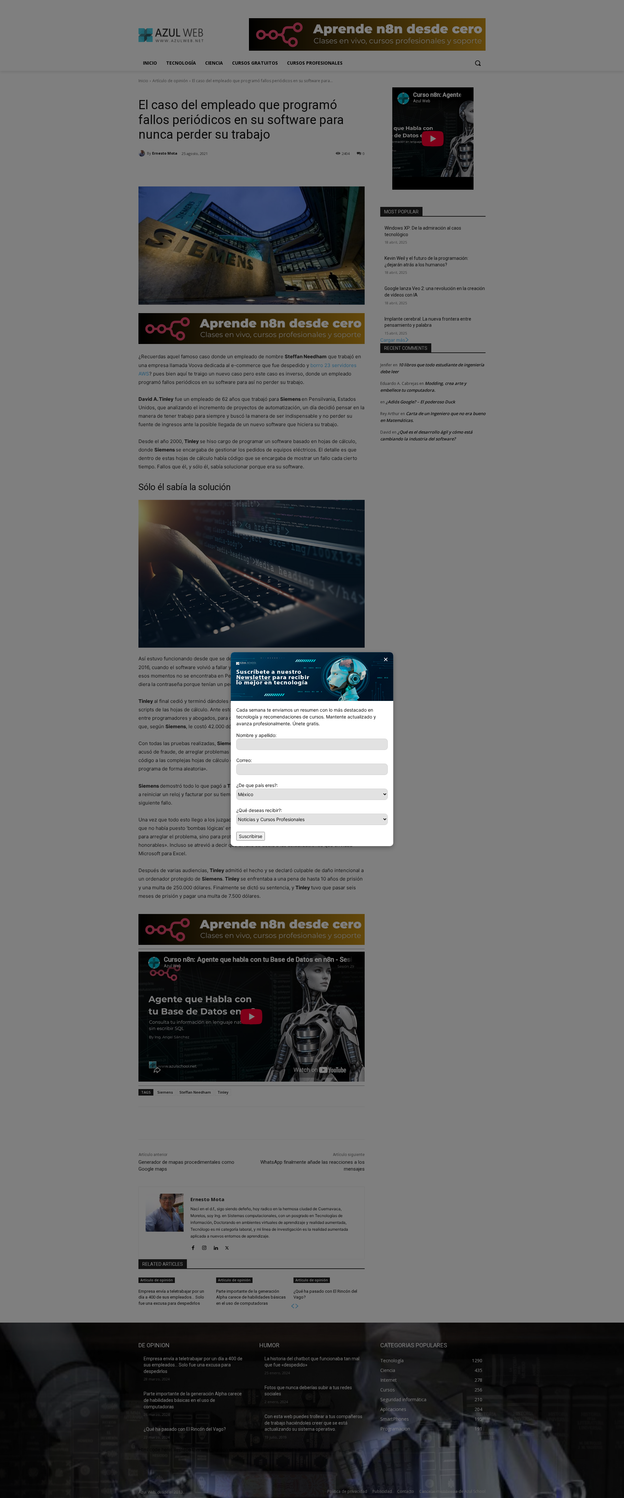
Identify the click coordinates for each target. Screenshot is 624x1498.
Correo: (244, 760)
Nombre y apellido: (256, 735)
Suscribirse (250, 836)
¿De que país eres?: (257, 785)
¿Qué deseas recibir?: (259, 810)
